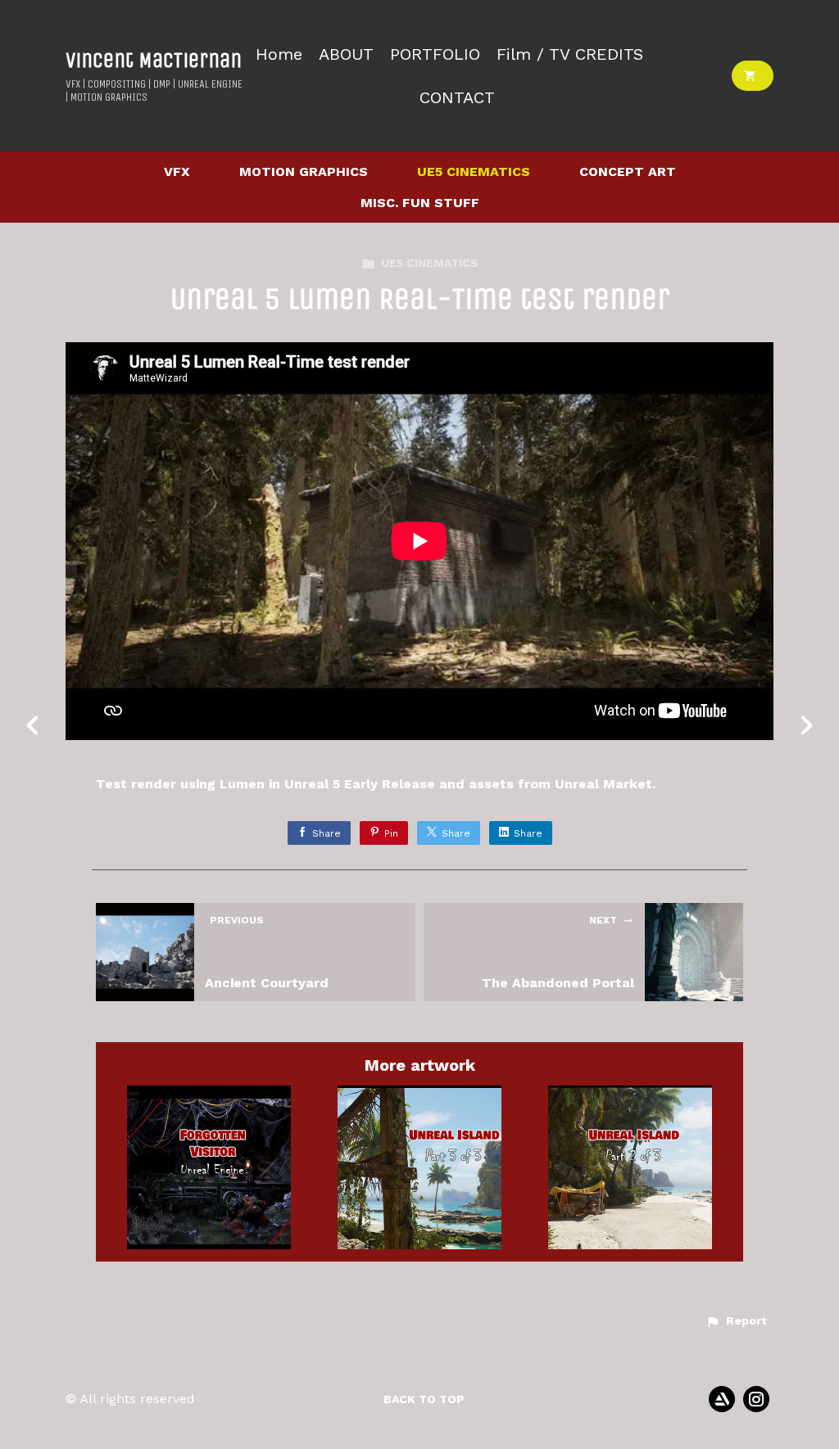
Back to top (424, 1399)
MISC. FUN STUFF (420, 202)
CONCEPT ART (627, 171)
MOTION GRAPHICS (303, 171)
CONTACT (457, 97)
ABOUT (346, 54)
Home (279, 54)
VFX (177, 171)
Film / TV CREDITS (570, 54)
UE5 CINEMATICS (473, 171)
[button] (736, 1321)
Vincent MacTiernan (154, 60)
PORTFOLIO (435, 54)
